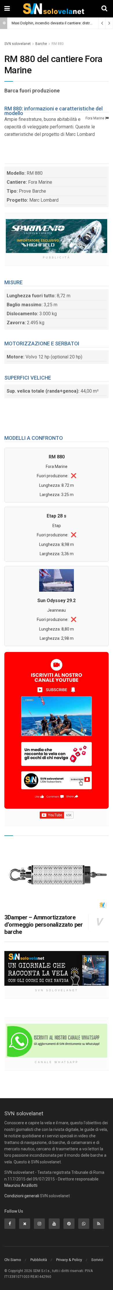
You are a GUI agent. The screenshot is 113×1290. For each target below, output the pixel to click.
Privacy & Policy (69, 1260)
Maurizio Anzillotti (20, 1185)
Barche (41, 44)
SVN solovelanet (17, 44)
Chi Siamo (12, 1260)
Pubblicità (38, 1260)
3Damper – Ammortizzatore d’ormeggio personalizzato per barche (43, 924)
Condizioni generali (21, 1196)
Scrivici (97, 1260)
